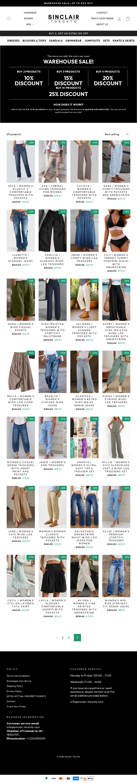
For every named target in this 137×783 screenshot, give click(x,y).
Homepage (30, 12)
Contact (102, 12)
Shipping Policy (15, 686)
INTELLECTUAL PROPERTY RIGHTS (26, 696)
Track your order (102, 18)
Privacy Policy (14, 691)
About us (102, 24)
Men (29, 24)
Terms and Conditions (18, 675)
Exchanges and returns (19, 680)
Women (29, 18)
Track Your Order (16, 706)
